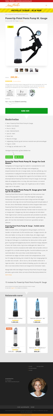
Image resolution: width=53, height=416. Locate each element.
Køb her (25, 111)
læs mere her (42, 87)
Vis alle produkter (33, 368)
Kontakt (30, 370)
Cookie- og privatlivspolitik (23, 407)
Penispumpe (10, 14)
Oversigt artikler (40, 366)
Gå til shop (8, 275)
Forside (30, 366)
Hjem (6, 14)
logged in (13, 288)
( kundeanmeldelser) (17, 81)
